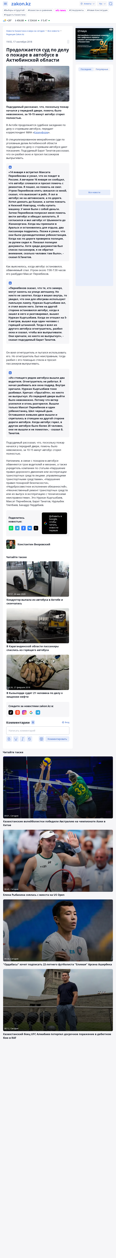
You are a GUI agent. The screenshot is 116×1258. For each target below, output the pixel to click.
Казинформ (41, 132)
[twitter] (35, 528)
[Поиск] (110, 3)
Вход (67, 722)
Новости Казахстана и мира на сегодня (25, 31)
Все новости (53, 31)
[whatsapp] (11, 528)
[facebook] (23, 528)
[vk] (29, 528)
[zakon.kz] (21, 3)
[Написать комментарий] (37, 730)
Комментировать (57, 739)
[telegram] (17, 528)
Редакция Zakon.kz (15, 34)
